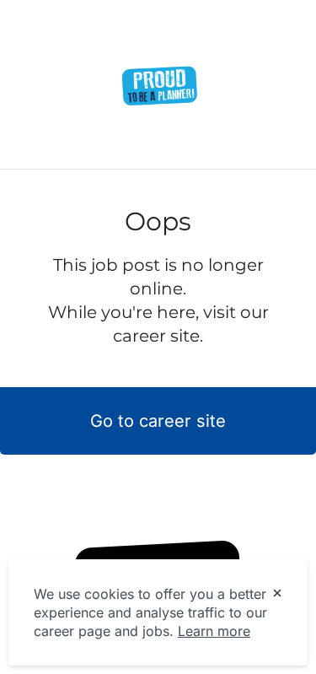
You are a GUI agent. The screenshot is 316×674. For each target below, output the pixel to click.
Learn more (214, 631)
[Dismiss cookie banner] (277, 594)
